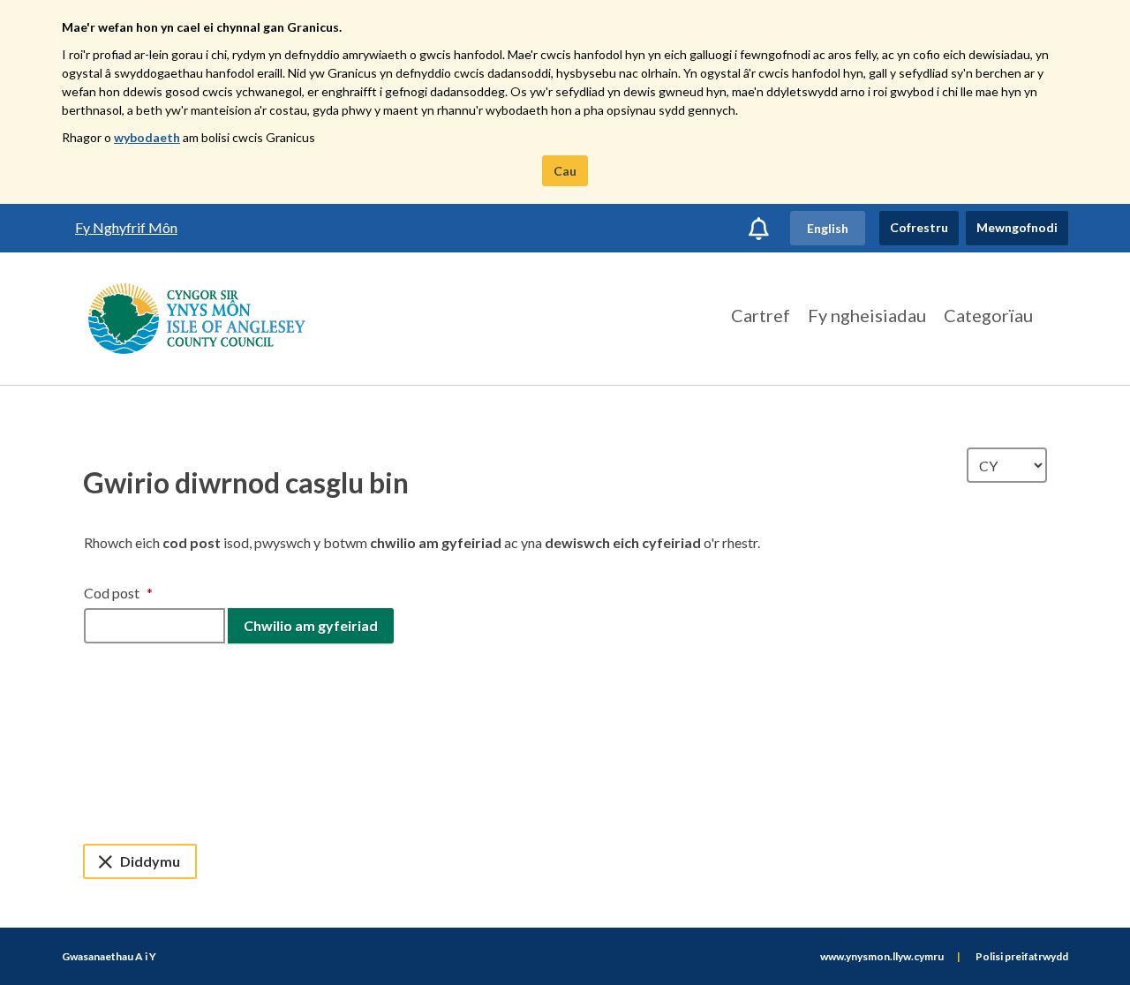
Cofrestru (919, 227)
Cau (565, 170)
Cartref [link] (760, 315)
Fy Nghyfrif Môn (126, 227)
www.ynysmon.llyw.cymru (882, 956)
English (827, 228)
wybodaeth (147, 137)
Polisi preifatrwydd (1022, 956)
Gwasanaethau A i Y (109, 956)
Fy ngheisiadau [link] (867, 315)
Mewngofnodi (1017, 227)
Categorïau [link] (988, 315)
